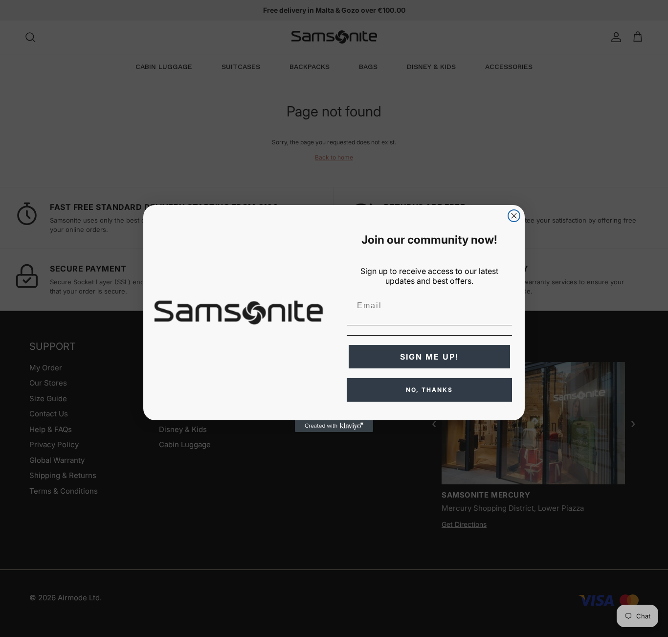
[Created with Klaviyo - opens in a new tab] (334, 426)
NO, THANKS (429, 389)
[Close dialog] (514, 216)
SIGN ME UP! (429, 357)
